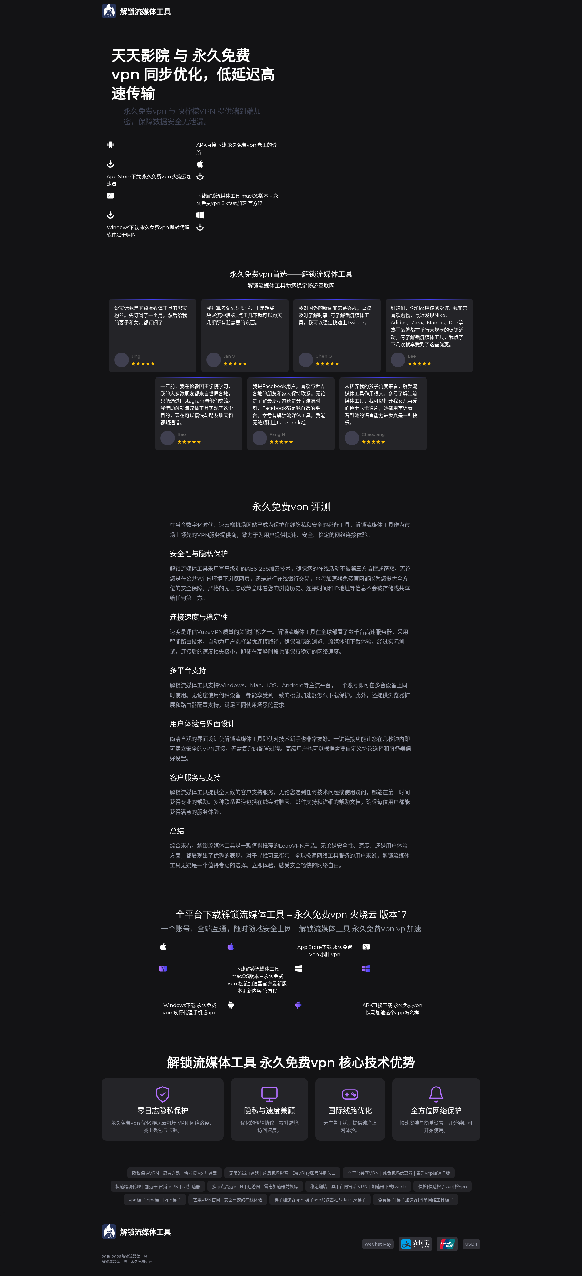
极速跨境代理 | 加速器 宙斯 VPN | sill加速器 (157, 1186)
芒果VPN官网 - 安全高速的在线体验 (227, 1200)
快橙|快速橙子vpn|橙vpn (442, 1186)
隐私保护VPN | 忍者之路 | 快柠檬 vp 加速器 (174, 1173)
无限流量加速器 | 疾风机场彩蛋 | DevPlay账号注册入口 (282, 1173)
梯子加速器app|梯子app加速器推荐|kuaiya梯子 (320, 1200)
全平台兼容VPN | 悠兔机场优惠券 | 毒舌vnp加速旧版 (399, 1173)
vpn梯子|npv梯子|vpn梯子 (155, 1200)
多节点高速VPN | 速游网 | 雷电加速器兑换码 (255, 1186)
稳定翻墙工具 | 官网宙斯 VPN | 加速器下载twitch (358, 1186)
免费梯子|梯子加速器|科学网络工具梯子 (415, 1200)
